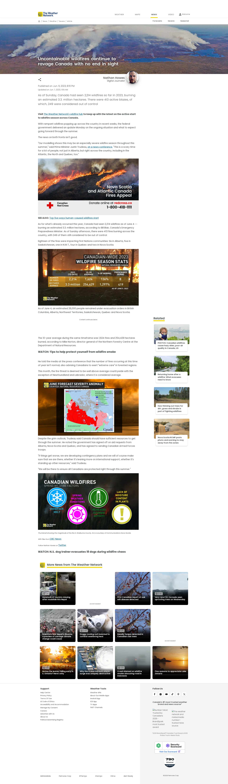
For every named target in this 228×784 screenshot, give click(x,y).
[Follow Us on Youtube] (166, 694)
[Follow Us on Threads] (178, 694)
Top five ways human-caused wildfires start (74, 218)
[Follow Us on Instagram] (161, 694)
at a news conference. (100, 147)
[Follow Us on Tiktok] (172, 694)
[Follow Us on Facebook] (155, 694)
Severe (62, 21)
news (45, 21)
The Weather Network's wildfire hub (63, 114)
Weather (53, 21)
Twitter (62, 545)
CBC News (55, 539)
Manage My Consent (49, 708)
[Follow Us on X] (184, 694)
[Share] (39, 79)
